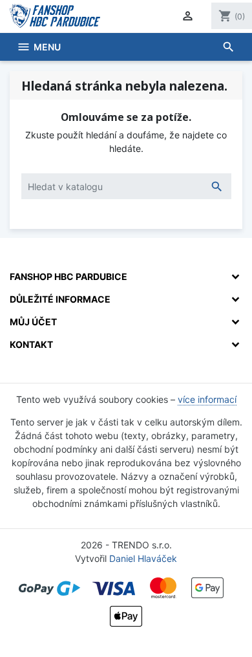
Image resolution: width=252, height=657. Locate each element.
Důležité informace (60, 299)
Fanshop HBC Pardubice (68, 276)
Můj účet (33, 321)
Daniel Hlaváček (143, 558)
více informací (207, 399)
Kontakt (31, 344)
